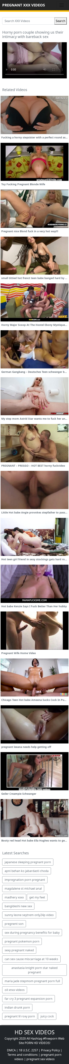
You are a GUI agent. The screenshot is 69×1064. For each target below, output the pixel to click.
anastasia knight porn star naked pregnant (34, 970)
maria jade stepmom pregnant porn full (32, 981)
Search (60, 21)
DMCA (11, 1050)
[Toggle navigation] (61, 5)
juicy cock (47, 1016)
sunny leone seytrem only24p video (29, 915)
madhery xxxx (14, 897)
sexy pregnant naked (19, 950)
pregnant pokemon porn (22, 941)
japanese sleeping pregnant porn (28, 862)
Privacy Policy (50, 1050)
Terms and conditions (23, 1055)
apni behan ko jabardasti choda (27, 871)
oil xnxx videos (15, 990)
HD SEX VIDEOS (34, 1032)
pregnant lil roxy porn (20, 1016)
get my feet (37, 897)
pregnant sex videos (40, 1059)
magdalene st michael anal (23, 888)
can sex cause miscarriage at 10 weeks (31, 959)
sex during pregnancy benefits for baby (32, 933)
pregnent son (14, 924)
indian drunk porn (17, 1007)
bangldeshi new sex (18, 906)
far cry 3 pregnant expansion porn (28, 999)
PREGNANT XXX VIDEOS (23, 5)
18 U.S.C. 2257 (28, 1050)
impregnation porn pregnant (25, 880)
